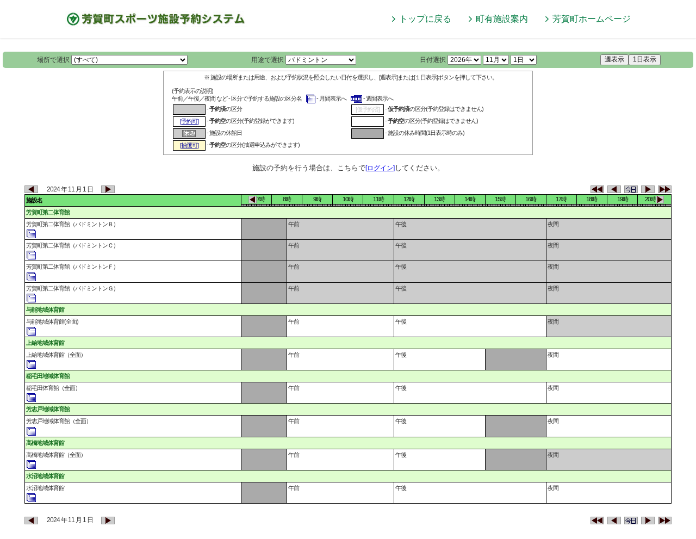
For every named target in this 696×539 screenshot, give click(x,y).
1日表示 (644, 59)
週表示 (614, 59)
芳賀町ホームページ (591, 18)
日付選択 (433, 60)
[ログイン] (380, 168)
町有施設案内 (502, 18)
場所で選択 (53, 60)
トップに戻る (425, 18)
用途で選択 (267, 60)
